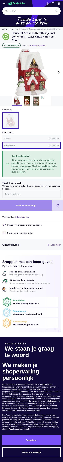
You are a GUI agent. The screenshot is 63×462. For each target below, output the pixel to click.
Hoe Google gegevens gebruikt (17, 429)
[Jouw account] (47, 3)
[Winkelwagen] (59, 3)
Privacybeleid (39, 424)
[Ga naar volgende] (59, 72)
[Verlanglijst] (53, 3)
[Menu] (4, 3)
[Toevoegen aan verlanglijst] (57, 205)
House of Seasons (37, 45)
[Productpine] (16, 3)
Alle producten (8, 29)
